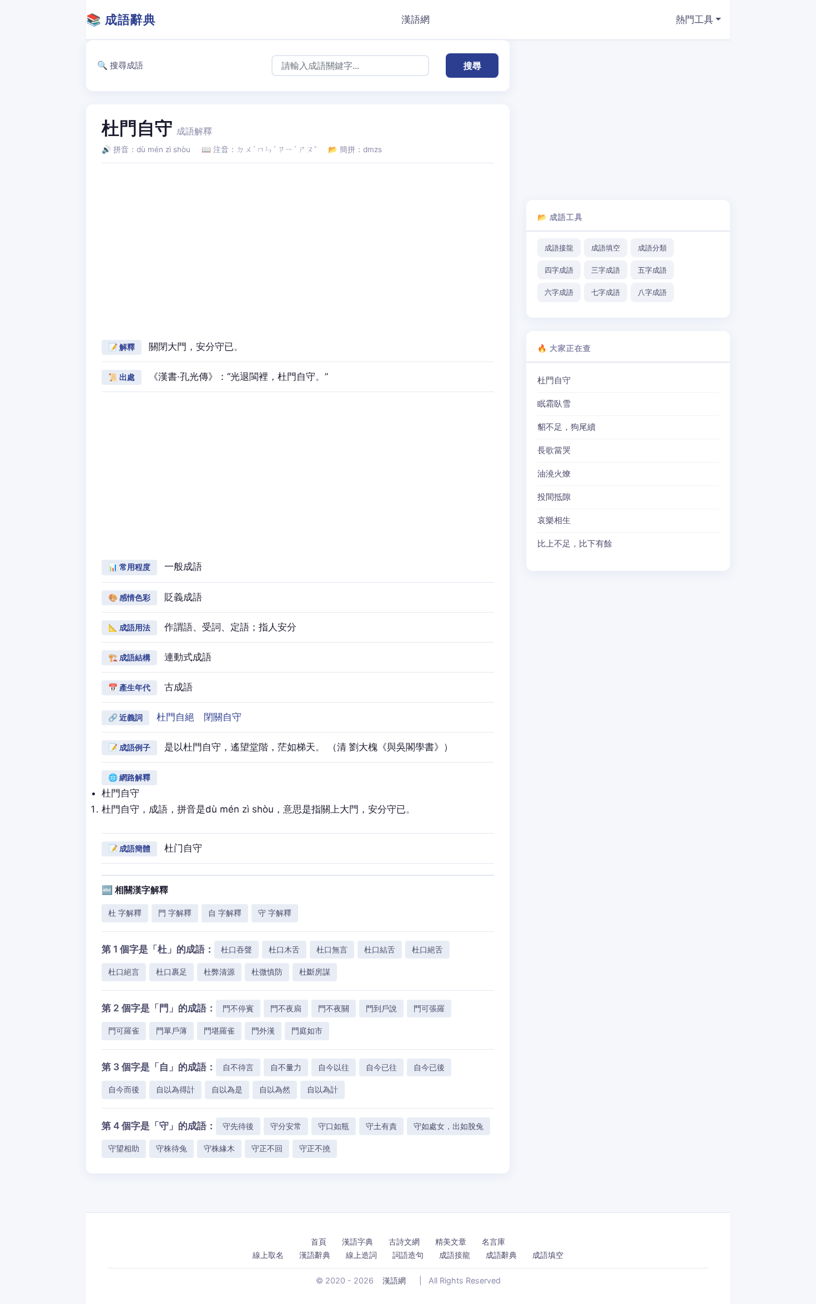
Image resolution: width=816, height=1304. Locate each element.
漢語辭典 (314, 1255)
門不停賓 (238, 1008)
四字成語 (559, 269)
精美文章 (450, 1241)
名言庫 (493, 1241)
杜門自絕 (175, 717)
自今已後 (429, 1067)
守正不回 (267, 1148)
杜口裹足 (171, 971)
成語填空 (605, 247)
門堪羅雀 (219, 1030)
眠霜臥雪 (554, 404)
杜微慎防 (267, 971)
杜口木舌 (284, 949)
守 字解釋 (274, 912)
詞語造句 (408, 1255)
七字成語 (605, 292)
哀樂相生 (554, 520)
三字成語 (605, 269)
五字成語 (652, 269)
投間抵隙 (554, 497)
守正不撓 (314, 1148)
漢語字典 (357, 1241)
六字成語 (559, 292)
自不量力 (285, 1067)
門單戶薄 (171, 1030)
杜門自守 (554, 380)
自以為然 (274, 1089)
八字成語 (652, 292)
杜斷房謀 (314, 971)
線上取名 (268, 1255)
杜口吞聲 (236, 949)
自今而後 (123, 1089)
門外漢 (263, 1030)
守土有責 (381, 1126)
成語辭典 (501, 1255)
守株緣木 (219, 1148)
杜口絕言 (123, 971)
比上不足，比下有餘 (574, 544)
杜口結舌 (379, 949)
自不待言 (238, 1067)
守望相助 (123, 1148)
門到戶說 (381, 1008)
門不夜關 (333, 1008)
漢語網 (415, 19)
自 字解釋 (224, 912)
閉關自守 (222, 717)
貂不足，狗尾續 (566, 427)
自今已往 (381, 1067)
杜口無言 (331, 949)
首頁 (318, 1241)
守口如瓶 (333, 1126)
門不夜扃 (285, 1008)
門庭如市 (307, 1030)
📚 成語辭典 (121, 19)
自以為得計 (175, 1089)
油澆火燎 (554, 474)
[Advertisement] (298, 250)
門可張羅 (429, 1008)
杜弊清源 (219, 971)
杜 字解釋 (125, 912)
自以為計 (322, 1089)
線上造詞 (361, 1255)
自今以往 (333, 1067)
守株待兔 (171, 1148)
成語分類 (652, 247)
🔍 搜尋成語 (120, 65)
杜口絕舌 (427, 949)
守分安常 (285, 1126)
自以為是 (227, 1089)
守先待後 (238, 1126)
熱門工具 (694, 19)
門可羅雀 (123, 1030)
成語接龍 (559, 247)
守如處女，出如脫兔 (448, 1126)
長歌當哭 (554, 450)
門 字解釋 (175, 912)
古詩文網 (404, 1241)
